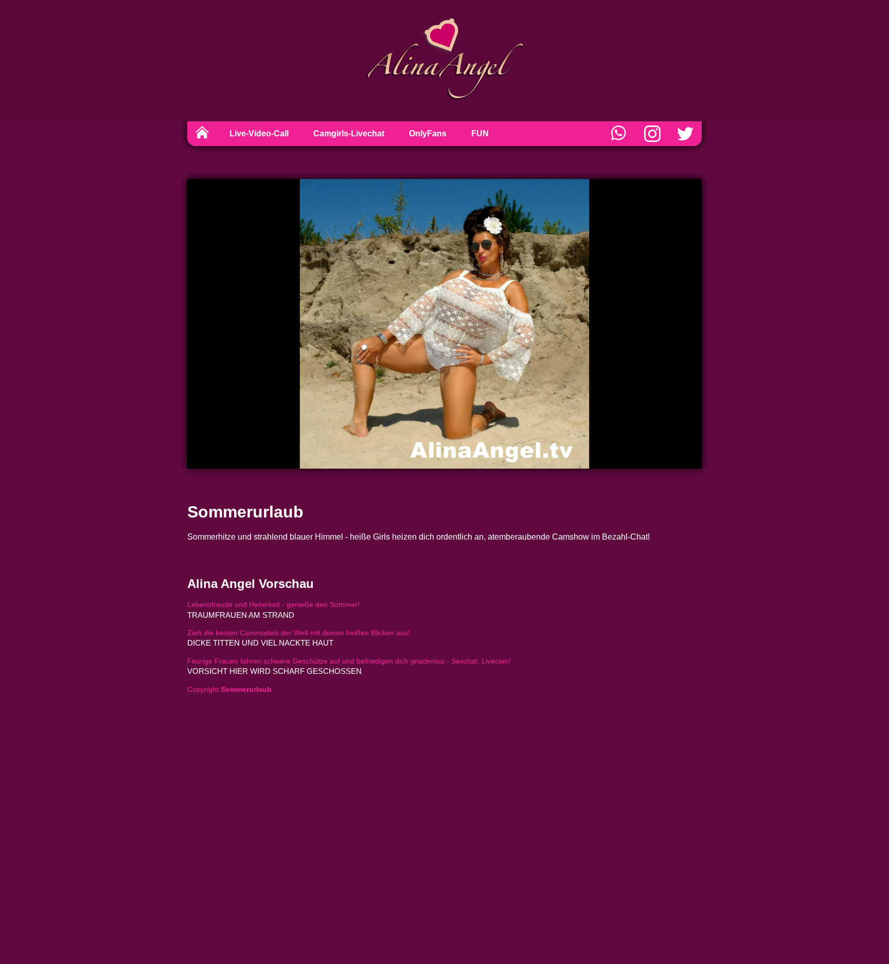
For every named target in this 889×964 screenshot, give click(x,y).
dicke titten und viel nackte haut (260, 642)
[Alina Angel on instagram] (652, 133)
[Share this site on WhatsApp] (619, 133)
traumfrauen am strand (240, 615)
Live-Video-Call (259, 133)
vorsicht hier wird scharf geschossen (274, 671)
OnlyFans (428, 133)
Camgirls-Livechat (348, 133)
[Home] (202, 133)
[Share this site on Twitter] (685, 133)
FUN (480, 133)
